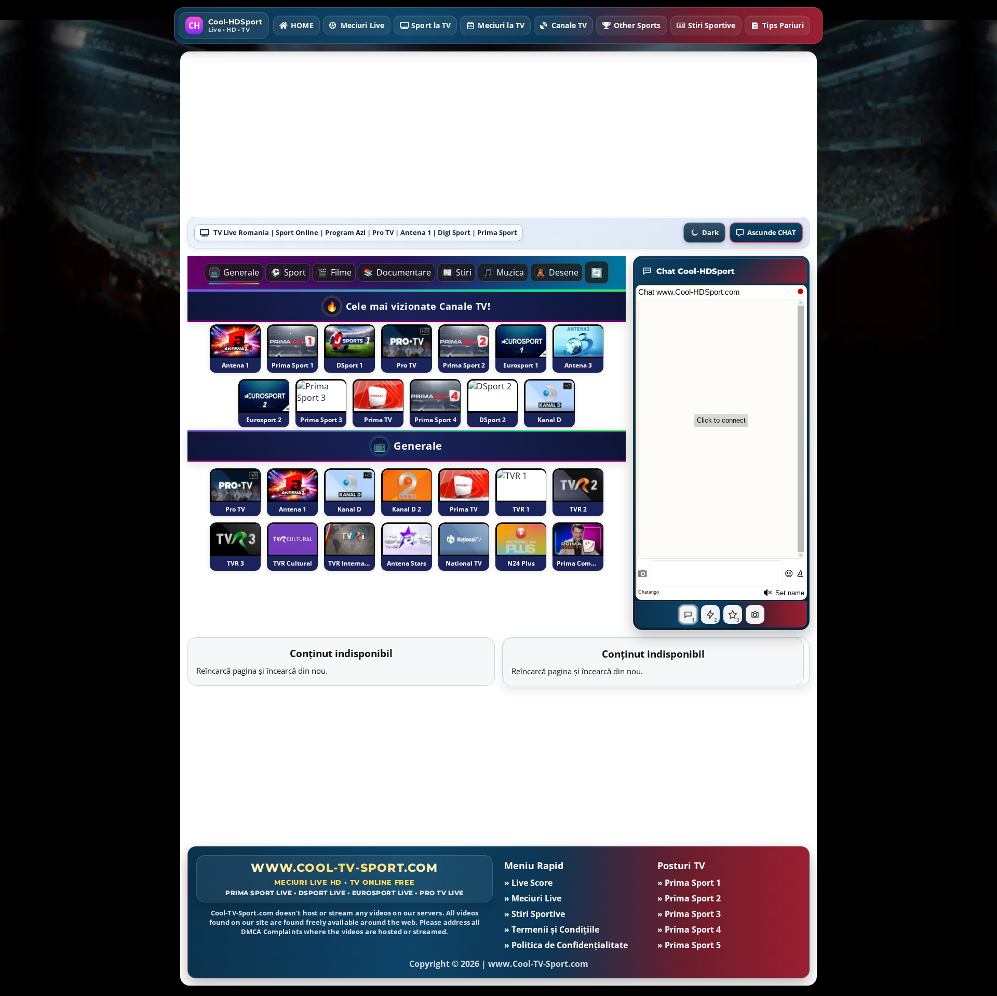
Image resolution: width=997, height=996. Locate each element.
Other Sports (637, 25)
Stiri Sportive (712, 25)
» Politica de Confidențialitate (566, 945)
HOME (302, 25)
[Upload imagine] (755, 614)
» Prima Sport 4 (689, 929)
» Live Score (528, 882)
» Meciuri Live (532, 898)
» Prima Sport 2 (689, 898)
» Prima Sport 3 (689, 914)
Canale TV (569, 25)
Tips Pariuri (782, 25)
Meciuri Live (362, 25)
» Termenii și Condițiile (551, 929)
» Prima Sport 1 (689, 882)
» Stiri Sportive (534, 914)
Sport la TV (431, 25)
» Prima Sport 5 (689, 945)
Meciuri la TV (501, 25)
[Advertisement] (498, 138)
